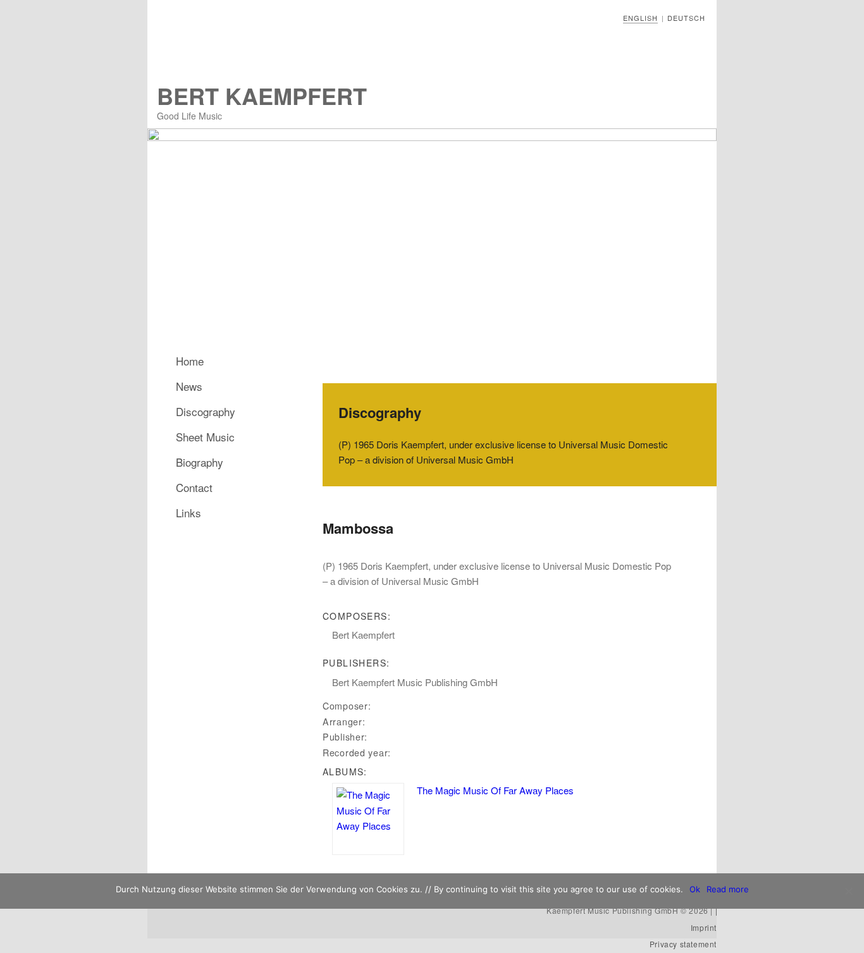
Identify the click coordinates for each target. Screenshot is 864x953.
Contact (194, 487)
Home (190, 361)
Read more (728, 889)
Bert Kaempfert (262, 95)
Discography (205, 411)
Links (188, 512)
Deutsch (686, 18)
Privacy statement (683, 943)
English (640, 18)
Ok (694, 889)
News (189, 386)
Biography (199, 462)
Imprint (704, 927)
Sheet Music (205, 437)
